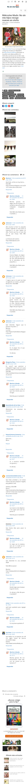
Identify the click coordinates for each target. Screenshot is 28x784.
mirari (8, 603)
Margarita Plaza (10, 362)
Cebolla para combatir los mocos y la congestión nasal (17, 780)
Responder (9, 189)
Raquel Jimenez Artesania (13, 434)
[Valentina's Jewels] (12, 749)
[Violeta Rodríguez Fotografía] (12, 742)
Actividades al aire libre (14, 90)
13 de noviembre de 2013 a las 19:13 (15, 435)
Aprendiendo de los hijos (13, 405)
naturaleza (5, 98)
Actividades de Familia (8, 92)
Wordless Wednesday (20, 98)
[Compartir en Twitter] (6, 106)
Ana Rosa (8, 632)
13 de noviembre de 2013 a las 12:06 (14, 223)
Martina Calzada (15, 196)
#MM (5, 90)
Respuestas (10, 193)
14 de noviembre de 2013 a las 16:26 (16, 343)
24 (23, 175)
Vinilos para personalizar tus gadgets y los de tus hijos (17, 766)
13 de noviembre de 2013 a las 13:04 (16, 294)
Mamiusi (8, 178)
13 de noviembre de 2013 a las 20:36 (15, 476)
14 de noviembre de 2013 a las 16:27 (16, 457)
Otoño (11, 98)
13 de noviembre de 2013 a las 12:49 (14, 277)
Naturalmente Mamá (10, 52)
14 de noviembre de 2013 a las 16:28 (16, 540)
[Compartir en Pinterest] (9, 106)
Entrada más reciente (11, 694)
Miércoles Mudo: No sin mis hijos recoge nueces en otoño (14, 18)
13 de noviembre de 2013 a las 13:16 (14, 321)
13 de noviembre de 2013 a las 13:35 (15, 363)
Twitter (14, 81)
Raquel (8, 443)
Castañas (5, 96)
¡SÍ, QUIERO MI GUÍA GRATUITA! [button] (14, 736)
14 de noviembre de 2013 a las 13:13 (14, 557)
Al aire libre (20, 94)
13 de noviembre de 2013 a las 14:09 (15, 406)
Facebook (9, 81)
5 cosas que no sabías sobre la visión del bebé (17, 773)
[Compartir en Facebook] (3, 106)
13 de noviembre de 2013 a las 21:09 (14, 525)
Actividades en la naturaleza (9, 94)
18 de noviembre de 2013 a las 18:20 (14, 633)
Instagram (19, 80)
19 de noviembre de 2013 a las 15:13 (16, 653)
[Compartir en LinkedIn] (12, 106)
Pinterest (19, 81)
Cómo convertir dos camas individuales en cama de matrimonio (16, 759)
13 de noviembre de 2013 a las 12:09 (16, 251)
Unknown (9, 223)
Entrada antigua (19, 696)
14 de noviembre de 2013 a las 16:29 (16, 619)
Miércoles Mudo (7, 49)
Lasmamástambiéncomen (13, 476)
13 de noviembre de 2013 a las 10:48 (16, 197)
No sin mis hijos (10, 80)
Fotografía (11, 96)
